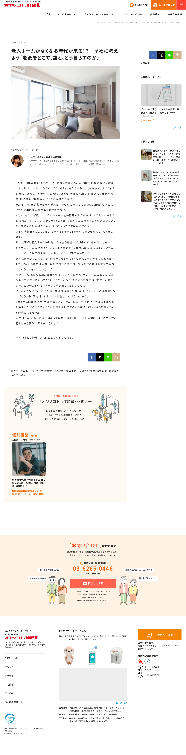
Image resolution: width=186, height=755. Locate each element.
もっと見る (177, 127)
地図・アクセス (121, 703)
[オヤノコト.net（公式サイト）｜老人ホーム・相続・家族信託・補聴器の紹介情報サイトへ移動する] (98, 22)
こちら (23, 374)
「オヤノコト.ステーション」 (73, 631)
